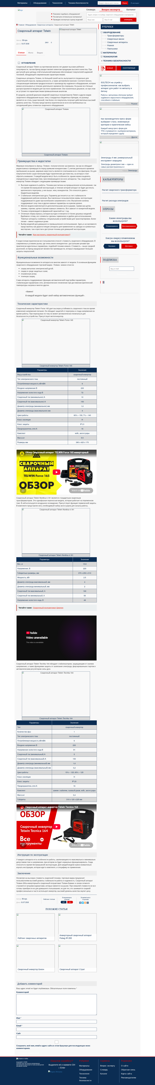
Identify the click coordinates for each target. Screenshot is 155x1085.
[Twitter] (83, 903)
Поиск (125, 3)
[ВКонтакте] (80, 903)
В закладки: (135, 3)
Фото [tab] (30, 52)
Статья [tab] (21, 52)
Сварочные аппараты (45, 25)
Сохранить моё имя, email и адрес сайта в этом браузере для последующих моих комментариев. (53, 1047)
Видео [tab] (40, 52)
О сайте (124, 1065)
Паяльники (112, 48)
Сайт (18, 1033)
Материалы (22, 3)
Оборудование (39, 3)
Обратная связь (128, 1069)
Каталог (130, 9)
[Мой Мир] (88, 903)
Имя (18, 1018)
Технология (57, 3)
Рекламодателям (128, 1077)
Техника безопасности (78, 3)
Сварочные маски (115, 38)
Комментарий (22, 992)
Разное (110, 45)
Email (19, 1025)
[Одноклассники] (85, 903)
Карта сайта (126, 1073)
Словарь (90, 9)
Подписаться (122, 274)
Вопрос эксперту (111, 9)
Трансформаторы (115, 35)
